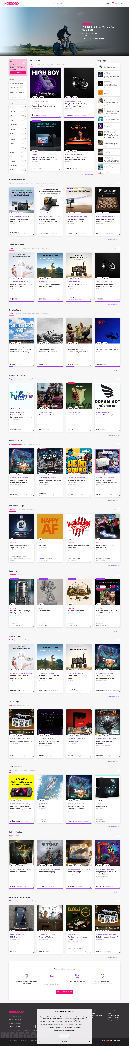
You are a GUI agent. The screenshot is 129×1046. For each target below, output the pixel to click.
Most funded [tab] (20, 640)
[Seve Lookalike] (50, 592)
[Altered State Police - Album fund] (107, 331)
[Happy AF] (50, 526)
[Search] (54, 3)
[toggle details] (60, 117)
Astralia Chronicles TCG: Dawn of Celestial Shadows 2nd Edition (107, 482)
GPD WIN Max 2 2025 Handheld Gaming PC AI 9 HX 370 (50, 221)
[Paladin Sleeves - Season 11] (21, 722)
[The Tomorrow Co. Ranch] (50, 396)
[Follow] (11, 539)
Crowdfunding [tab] (27, 248)
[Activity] (112, 3)
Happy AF (42, 545)
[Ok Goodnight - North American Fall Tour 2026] (50, 331)
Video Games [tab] (33, 444)
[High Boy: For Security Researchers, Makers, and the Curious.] (45, 83)
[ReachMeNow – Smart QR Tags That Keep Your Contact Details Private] (21, 526)
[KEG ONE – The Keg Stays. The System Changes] (21, 592)
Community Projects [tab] (40, 183)
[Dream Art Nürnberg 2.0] (107, 396)
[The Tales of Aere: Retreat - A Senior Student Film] (50, 722)
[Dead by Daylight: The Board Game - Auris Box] (50, 461)
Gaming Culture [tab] (61, 64)
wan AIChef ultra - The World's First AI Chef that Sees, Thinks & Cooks (44, 159)
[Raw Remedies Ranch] (79, 592)
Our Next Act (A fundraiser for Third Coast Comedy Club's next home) (20, 352)
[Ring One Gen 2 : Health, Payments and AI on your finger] (79, 83)
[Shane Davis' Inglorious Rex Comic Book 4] (79, 526)
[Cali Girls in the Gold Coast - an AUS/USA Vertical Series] (107, 592)
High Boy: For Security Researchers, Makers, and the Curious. (43, 106)
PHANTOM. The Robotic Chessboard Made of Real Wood (106, 221)
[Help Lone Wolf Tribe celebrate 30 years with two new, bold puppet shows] (79, 331)
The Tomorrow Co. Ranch (48, 415)
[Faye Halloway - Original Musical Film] (107, 526)
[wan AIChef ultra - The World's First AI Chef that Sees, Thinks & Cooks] (45, 136)
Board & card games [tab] (15, 444)
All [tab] (31, 64)
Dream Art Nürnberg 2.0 (105, 415)
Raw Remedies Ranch (76, 611)
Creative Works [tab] (50, 64)
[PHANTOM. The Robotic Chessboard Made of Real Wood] (107, 200)
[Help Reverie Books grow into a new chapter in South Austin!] (21, 396)
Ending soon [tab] (44, 248)
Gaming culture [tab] (52, 183)
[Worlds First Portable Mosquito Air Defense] (79, 200)
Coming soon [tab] (13, 574)
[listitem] (18, 107)
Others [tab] (40, 444)
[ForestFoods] (79, 396)
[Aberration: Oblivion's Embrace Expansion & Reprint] (21, 461)
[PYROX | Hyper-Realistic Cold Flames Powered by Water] (79, 136)
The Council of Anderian (77, 741)
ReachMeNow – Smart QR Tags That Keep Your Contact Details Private (19, 547)
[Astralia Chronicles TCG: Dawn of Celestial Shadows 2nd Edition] (107, 461)
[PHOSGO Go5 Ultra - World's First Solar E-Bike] (50, 265)
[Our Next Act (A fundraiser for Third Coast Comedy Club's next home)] (21, 331)
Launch (17, 72)
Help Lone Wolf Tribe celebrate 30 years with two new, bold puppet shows (79, 352)
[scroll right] (92, 64)
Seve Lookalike (45, 611)
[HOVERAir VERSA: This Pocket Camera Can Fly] (21, 265)
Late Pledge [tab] (35, 248)
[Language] (107, 3)
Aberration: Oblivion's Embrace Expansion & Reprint (18, 482)
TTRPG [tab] (25, 444)
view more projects (87, 174)
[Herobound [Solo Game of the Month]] (79, 461)
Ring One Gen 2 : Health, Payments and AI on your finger (106, 286)
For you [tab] (11, 248)
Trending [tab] (12, 640)
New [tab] (20, 574)
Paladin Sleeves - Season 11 (21, 741)
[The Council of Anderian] (79, 722)
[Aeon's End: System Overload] (107, 722)
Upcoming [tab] (18, 248)
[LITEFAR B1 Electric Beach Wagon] (79, 265)
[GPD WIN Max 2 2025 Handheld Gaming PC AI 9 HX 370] (50, 200)
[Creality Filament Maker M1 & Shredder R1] (21, 200)
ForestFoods (72, 415)
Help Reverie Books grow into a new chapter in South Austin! (21, 417)
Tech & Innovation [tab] (39, 64)
